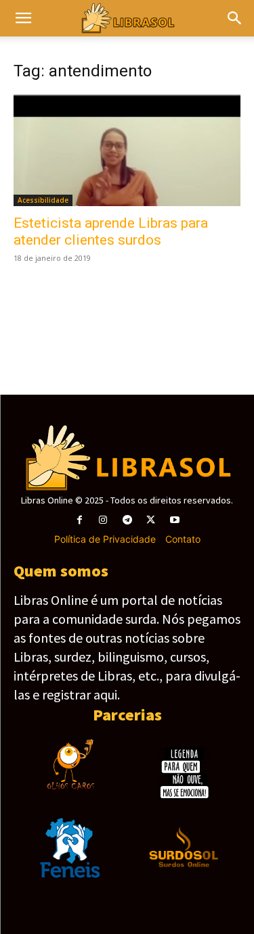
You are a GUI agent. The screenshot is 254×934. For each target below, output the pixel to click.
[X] (150, 520)
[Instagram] (103, 520)
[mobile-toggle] (23, 18)
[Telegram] (127, 520)
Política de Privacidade (105, 539)
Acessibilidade (43, 200)
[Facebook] (79, 520)
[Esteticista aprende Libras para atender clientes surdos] (127, 150)
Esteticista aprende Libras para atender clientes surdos (111, 231)
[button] (235, 18)
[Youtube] (174, 520)
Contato (182, 539)
